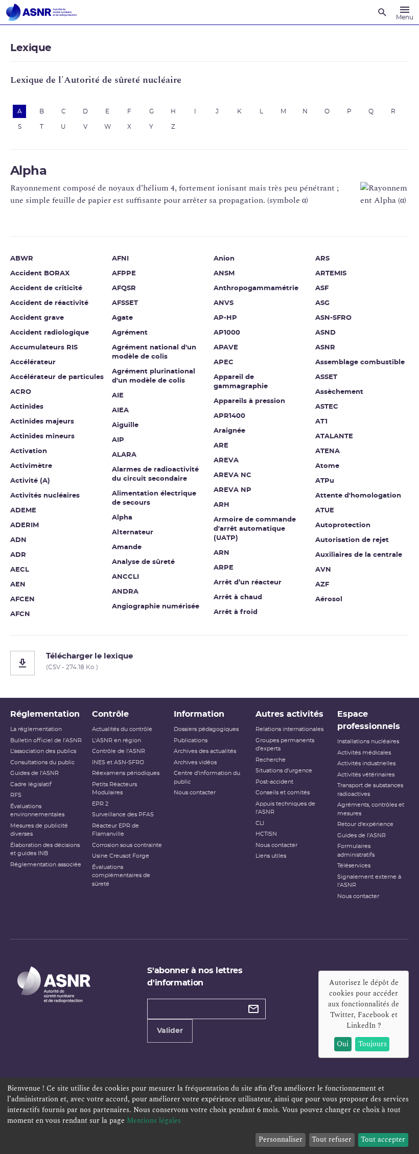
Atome (327, 466)
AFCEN (22, 599)
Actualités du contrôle (122, 729)
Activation (28, 451)
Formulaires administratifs (356, 850)
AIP (118, 440)
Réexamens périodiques (125, 773)
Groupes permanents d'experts (284, 745)
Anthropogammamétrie (256, 288)
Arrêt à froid (236, 612)
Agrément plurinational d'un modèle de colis (153, 376)
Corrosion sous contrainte (127, 845)
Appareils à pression (249, 401)
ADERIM (24, 525)
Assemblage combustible (360, 362)
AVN (323, 570)
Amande (127, 547)
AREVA (226, 460)
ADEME (23, 510)
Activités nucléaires (45, 495)
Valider (170, 1030)
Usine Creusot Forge (120, 856)
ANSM (224, 273)
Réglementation (45, 714)
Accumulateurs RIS (44, 347)
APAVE (226, 347)
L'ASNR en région (116, 740)
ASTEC (326, 407)
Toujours (372, 1044)
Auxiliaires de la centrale (358, 555)
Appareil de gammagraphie (241, 382)
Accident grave (37, 318)
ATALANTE (334, 436)
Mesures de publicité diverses (39, 830)
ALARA (124, 455)
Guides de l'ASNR (34, 773)
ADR (18, 555)
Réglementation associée (45, 864)
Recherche (270, 760)
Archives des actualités (205, 751)
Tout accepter (383, 1139)
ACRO (20, 392)
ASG (322, 303)
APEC (224, 362)
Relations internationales (289, 729)
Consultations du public (42, 762)
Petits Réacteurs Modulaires (114, 789)
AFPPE (124, 273)
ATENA (327, 451)
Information (199, 714)
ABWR (21, 258)
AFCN (20, 614)
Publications (190, 740)
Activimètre (31, 466)
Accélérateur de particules (57, 377)
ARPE (224, 567)
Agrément (130, 332)
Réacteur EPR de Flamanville (115, 830)
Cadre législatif (31, 784)
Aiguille (125, 425)
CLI (259, 823)
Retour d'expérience (365, 824)
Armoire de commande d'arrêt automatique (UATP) (255, 528)
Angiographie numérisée (155, 606)
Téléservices (353, 865)
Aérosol (328, 599)
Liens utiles (270, 856)
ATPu (324, 481)
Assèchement (339, 392)
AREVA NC (232, 475)
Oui (342, 1044)
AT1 (321, 421)
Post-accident (274, 782)
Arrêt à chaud (238, 597)
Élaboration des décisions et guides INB (45, 849)
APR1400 (229, 416)
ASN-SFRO (333, 318)
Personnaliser (280, 1139)
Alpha (122, 517)
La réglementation (36, 729)
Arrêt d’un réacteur (248, 582)
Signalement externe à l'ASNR (369, 881)
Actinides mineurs (42, 436)
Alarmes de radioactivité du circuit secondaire (155, 474)
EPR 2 (100, 804)
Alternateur (132, 532)
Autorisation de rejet (352, 540)
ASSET (326, 377)
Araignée (229, 431)
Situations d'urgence (283, 770)
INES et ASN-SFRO (118, 762)
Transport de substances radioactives (370, 790)
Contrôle (110, 714)
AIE (118, 395)
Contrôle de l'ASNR (118, 751)
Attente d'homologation (358, 495)
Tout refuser (332, 1139)
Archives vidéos (195, 762)
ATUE (324, 510)
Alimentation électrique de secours (154, 498)
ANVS (224, 303)
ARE (221, 445)
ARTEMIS (330, 273)
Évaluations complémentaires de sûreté (121, 875)
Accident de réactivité (49, 303)
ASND (325, 332)
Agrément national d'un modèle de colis (154, 352)
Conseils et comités (282, 792)
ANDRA (125, 591)
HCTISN (266, 834)
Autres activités (289, 714)
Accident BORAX (39, 273)
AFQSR (124, 288)
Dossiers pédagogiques (206, 729)
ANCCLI (125, 577)
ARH (221, 505)
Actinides (26, 407)
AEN (18, 584)
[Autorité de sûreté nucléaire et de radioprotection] (41, 12)
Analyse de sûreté (143, 562)
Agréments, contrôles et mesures (370, 809)
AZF (322, 584)
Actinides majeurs (42, 421)
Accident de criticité (46, 288)
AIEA (120, 410)
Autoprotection (342, 525)
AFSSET (125, 303)
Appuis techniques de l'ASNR (285, 808)
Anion (224, 258)
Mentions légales (154, 1120)
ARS (322, 258)
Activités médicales (364, 753)
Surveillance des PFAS (123, 814)
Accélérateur (33, 362)
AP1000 (227, 332)
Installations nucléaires (368, 741)
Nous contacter (195, 792)
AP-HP (225, 318)
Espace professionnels (368, 720)
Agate (122, 318)
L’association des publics (43, 751)
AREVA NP (232, 490)
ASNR (325, 347)
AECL (19, 570)
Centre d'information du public (207, 777)
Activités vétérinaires (365, 775)
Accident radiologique (49, 332)
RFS (15, 795)
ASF (322, 288)
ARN (221, 553)
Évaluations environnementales (37, 811)
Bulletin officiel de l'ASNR (46, 740)
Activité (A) (30, 481)
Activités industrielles (366, 763)
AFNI (120, 258)
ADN (18, 540)
